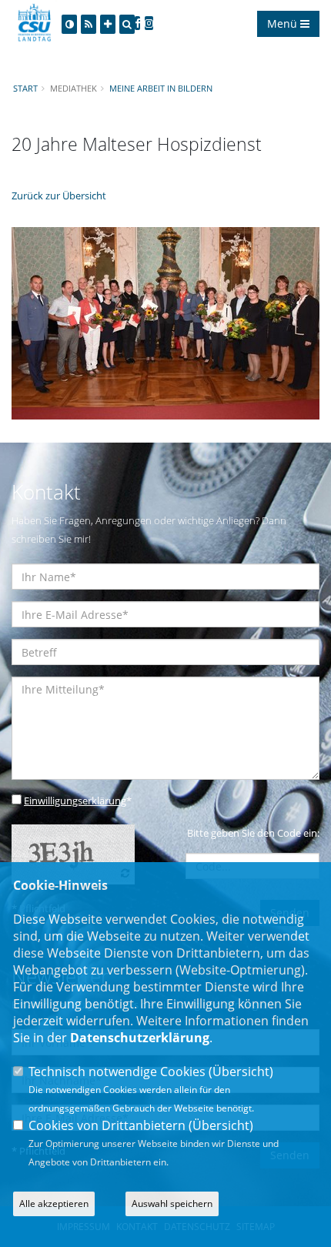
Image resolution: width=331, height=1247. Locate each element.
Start (25, 88)
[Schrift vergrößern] (107, 24)
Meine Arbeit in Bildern (160, 88)
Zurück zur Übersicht (59, 195)
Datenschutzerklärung (139, 1037)
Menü (283, 23)
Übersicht (240, 1071)
